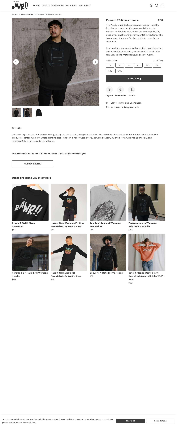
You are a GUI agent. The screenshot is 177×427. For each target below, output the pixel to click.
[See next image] (95, 62)
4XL (110, 70)
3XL (157, 65)
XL (138, 65)
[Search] (157, 5)
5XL (120, 70)
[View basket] (162, 5)
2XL (148, 65)
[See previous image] (16, 62)
